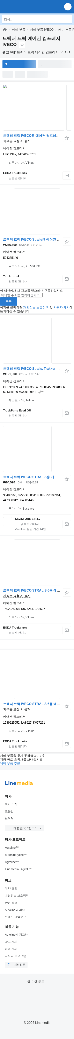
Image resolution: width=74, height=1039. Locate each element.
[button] (68, 6)
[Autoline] (4, 29)
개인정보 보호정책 (36, 307)
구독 (9, 301)
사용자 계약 (61, 307)
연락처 (9, 818)
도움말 (9, 811)
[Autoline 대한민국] (26, 6)
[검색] (68, 19)
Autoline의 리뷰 (15, 909)
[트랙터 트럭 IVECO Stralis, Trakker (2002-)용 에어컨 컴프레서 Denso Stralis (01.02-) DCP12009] (37, 341)
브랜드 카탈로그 (15, 917)
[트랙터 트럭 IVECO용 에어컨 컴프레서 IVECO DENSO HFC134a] (37, 108)
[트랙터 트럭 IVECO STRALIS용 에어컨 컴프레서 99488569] (37, 449)
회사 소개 (11, 804)
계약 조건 (11, 888)
